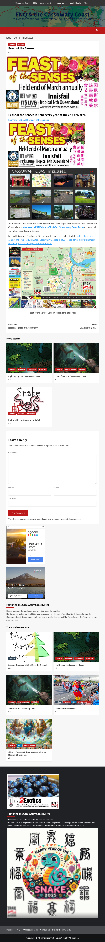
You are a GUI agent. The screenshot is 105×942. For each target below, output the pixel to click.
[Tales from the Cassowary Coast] (76, 358)
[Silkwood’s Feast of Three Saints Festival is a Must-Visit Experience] (29, 734)
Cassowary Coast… (22, 3)
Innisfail (21, 45)
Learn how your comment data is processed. (61, 519)
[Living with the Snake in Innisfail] (29, 402)
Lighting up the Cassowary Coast (24, 376)
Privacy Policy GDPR (61, 929)
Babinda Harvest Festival (66, 708)
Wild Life (82, 370)
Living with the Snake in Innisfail (24, 420)
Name (11, 487)
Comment (13, 452)
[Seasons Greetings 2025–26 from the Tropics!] (29, 647)
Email (57, 487)
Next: (88, 326)
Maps (86, 3)
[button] (9, 30)
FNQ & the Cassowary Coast (53, 14)
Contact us (45, 929)
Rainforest (21, 370)
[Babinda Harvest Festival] (76, 690)
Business (12, 45)
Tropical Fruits (75, 3)
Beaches (12, 658)
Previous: (23, 326)
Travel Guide (61, 3)
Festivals (67, 702)
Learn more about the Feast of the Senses (28, 119)
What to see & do (47, 3)
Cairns (59, 702)
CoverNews (61, 938)
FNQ (35, 3)
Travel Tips (42, 370)
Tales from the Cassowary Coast (70, 376)
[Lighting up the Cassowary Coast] (29, 358)
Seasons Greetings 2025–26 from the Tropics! (27, 665)
